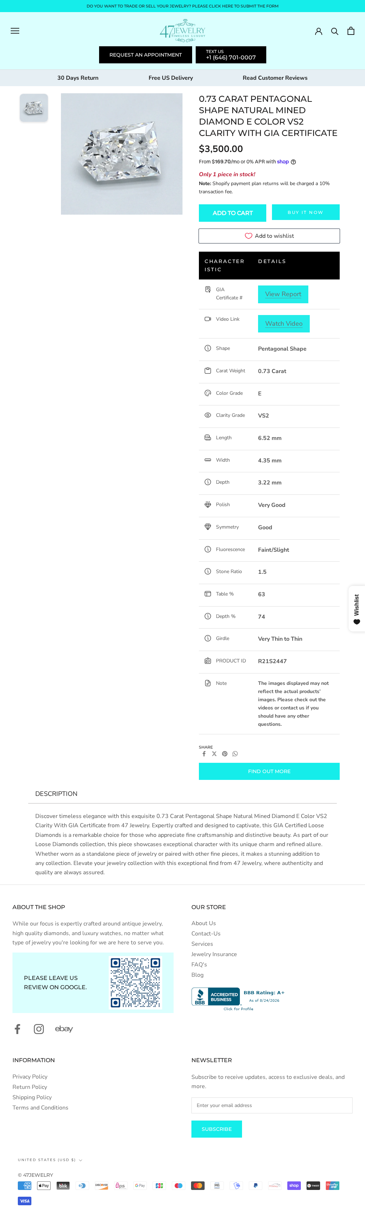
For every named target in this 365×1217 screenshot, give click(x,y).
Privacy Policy (29, 1077)
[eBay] (64, 1029)
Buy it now (306, 212)
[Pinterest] (224, 753)
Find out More (269, 771)
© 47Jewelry (35, 1175)
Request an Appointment (145, 55)
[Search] (335, 31)
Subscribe (217, 1129)
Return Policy (29, 1087)
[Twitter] (214, 753)
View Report (283, 294)
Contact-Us (206, 934)
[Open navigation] (15, 30)
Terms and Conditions (40, 1108)
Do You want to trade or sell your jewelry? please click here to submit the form (183, 6)
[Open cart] (351, 31)
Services (202, 944)
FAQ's (199, 965)
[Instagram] (39, 1029)
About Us (203, 923)
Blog (197, 975)
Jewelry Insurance (214, 954)
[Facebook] (204, 753)
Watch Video (284, 323)
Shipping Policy (32, 1097)
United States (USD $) (47, 1160)
